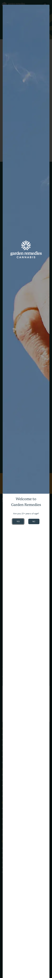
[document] (26, 489)
